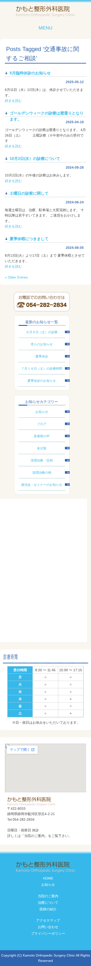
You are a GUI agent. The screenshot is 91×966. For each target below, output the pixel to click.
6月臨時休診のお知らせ (30, 73)
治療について (48, 903)
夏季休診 (41, 356)
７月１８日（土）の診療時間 (41, 368)
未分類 (41, 448)
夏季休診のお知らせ (41, 381)
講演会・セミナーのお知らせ (41, 485)
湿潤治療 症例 (42, 460)
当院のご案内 (48, 896)
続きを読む (13, 101)
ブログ (41, 424)
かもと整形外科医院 (45, 11)
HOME (48, 878)
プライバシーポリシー (48, 933)
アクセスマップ (48, 920)
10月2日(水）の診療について (35, 159)
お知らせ (41, 412)
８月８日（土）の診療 (42, 332)
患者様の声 (42, 436)
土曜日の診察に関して (29, 193)
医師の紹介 (48, 909)
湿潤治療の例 (41, 472)
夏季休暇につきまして (29, 239)
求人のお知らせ (42, 344)
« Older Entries (16, 277)
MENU (45, 27)
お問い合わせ (48, 927)
